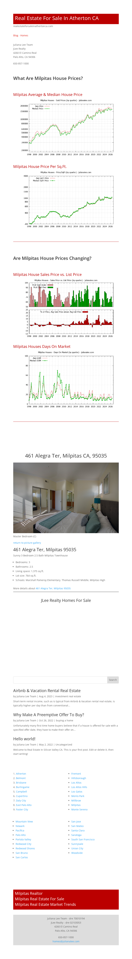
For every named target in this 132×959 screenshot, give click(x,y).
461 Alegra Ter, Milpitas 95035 (53, 588)
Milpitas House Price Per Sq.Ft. (40, 166)
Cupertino (22, 796)
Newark (20, 826)
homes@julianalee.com (66, 941)
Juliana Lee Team (26, 696)
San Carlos (22, 857)
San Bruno (22, 852)
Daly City (21, 800)
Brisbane (21, 782)
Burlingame (22, 787)
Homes (24, 35)
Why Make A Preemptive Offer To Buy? (48, 714)
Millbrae (76, 800)
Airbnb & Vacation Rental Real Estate (47, 690)
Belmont (21, 778)
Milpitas (76, 805)
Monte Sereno (79, 809)
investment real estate (68, 696)
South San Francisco (83, 839)
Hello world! (24, 739)
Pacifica (20, 830)
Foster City (22, 809)
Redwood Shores (25, 848)
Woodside (77, 852)
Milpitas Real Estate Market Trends (45, 904)
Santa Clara (78, 830)
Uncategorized (64, 744)
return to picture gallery (27, 542)
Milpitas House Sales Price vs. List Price (47, 274)
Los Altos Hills (79, 787)
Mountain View (24, 821)
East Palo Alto (23, 805)
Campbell (21, 791)
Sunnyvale (77, 844)
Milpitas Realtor (29, 893)
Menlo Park (77, 796)
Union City (77, 848)
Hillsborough (78, 778)
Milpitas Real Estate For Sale (39, 898)
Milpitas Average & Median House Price (47, 94)
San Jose (76, 821)
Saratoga (76, 835)
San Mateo (77, 826)
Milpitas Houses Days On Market (41, 346)
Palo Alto (21, 835)
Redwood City (23, 844)
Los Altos (76, 782)
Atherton (21, 773)
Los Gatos (76, 791)
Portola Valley (23, 839)
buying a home (64, 720)
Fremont (76, 773)
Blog (15, 35)
